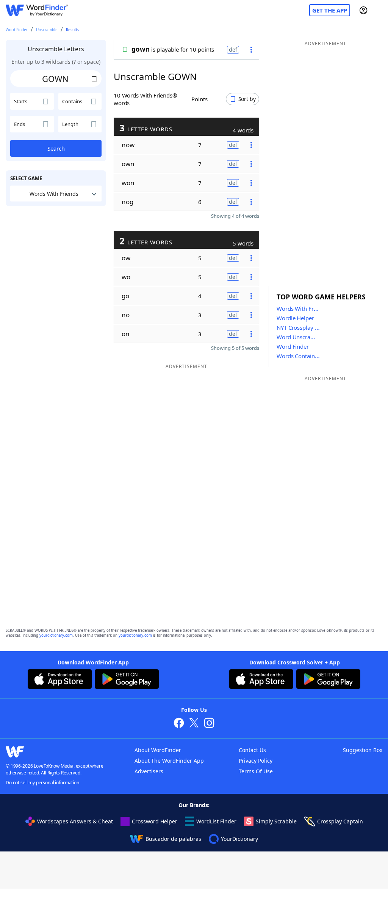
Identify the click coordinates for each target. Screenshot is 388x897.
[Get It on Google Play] (127, 680)
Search (56, 148)
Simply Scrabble (276, 821)
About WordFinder (158, 750)
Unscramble (47, 29)
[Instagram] (209, 724)
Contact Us (252, 750)
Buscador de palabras (173, 838)
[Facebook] (179, 724)
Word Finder (17, 29)
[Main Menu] (379, 10)
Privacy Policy (255, 760)
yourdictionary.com (56, 635)
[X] (194, 724)
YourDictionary (239, 838)
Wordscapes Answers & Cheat (75, 821)
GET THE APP (329, 10)
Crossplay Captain (340, 821)
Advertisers (149, 771)
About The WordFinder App (169, 760)
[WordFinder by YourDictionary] (37, 10)
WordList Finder (216, 821)
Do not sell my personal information (42, 782)
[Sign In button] (363, 10)
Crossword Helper (154, 821)
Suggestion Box (362, 750)
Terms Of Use (256, 771)
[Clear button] (94, 78)
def (233, 49)
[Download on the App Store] (60, 680)
